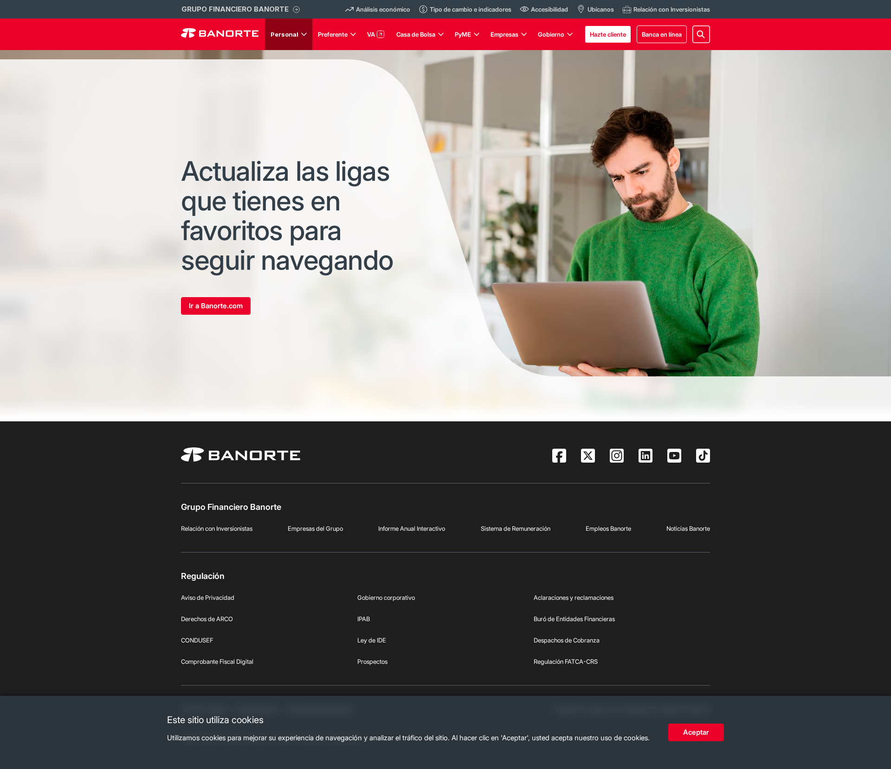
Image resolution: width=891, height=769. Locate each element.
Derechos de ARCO (207, 619)
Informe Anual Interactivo (411, 528)
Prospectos (372, 661)
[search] (701, 34)
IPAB (363, 619)
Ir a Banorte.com (216, 305)
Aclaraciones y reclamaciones (573, 597)
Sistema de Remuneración (515, 528)
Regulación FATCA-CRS (566, 661)
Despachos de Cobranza (567, 640)
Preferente (333, 34)
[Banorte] (219, 34)
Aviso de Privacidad (207, 597)
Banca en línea (662, 34)
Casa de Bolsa (415, 34)
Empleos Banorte (608, 528)
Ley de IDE (371, 640)
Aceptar (696, 732)
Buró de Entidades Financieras (574, 619)
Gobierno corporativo (386, 597)
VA (371, 34)
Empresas (504, 34)
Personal (284, 34)
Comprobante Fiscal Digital (217, 661)
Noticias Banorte (688, 528)
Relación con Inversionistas (216, 528)
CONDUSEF (197, 640)
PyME (463, 34)
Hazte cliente (608, 34)
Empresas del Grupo (315, 528)
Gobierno (551, 34)
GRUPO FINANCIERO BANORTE (235, 9)
